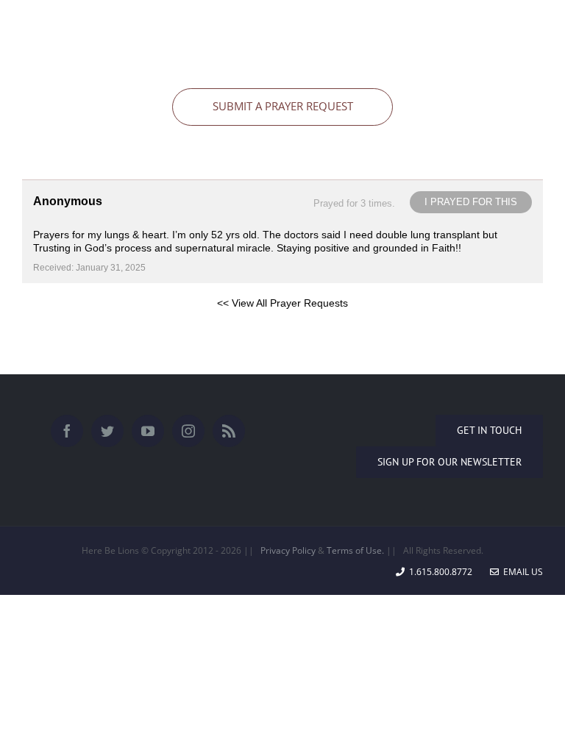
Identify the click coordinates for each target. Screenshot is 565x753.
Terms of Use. (355, 550)
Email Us (521, 571)
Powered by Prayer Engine (76, 326)
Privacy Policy (288, 550)
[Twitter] (107, 431)
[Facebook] (67, 431)
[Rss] (229, 431)
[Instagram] (188, 431)
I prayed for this (470, 201)
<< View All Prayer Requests (282, 303)
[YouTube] (148, 431)
